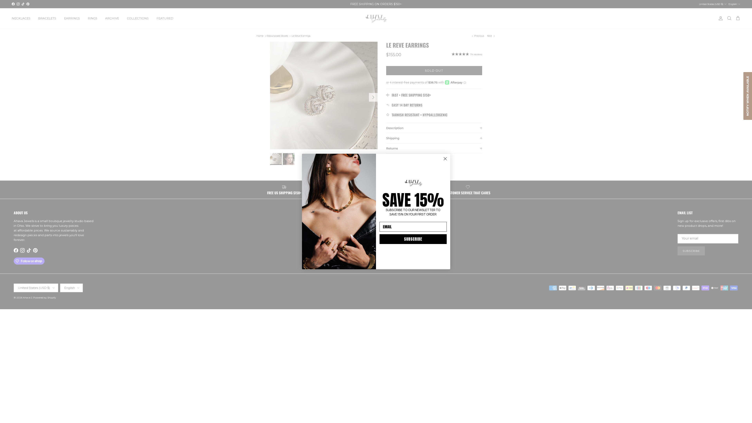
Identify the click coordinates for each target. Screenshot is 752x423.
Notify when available (747, 96)
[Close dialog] (445, 158)
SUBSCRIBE (413, 239)
